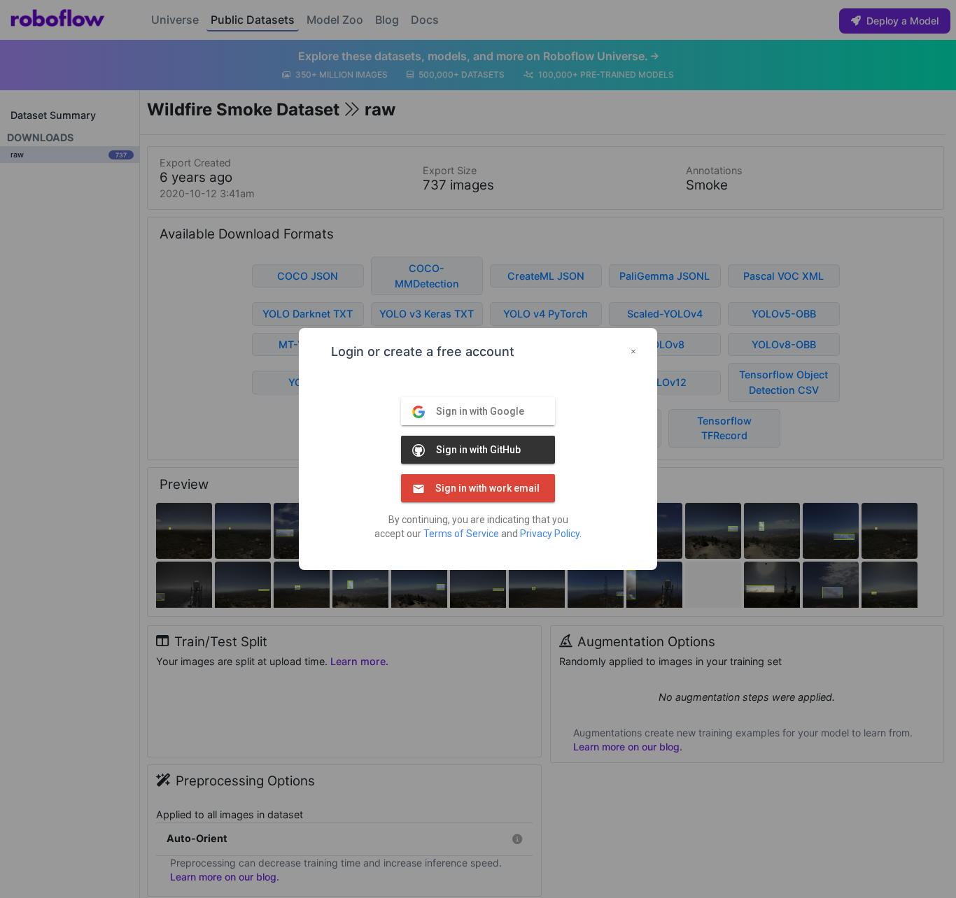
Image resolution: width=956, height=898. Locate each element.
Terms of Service (461, 533)
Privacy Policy (549, 533)
